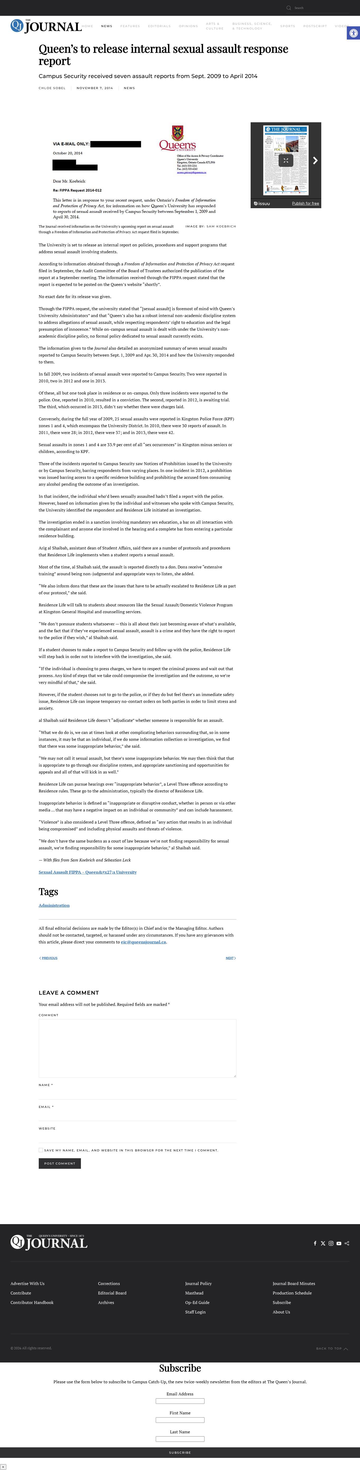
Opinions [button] (188, 26)
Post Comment (59, 1163)
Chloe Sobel (52, 88)
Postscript (315, 26)
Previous (49, 958)
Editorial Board (112, 1293)
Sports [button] (287, 26)
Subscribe (282, 1302)
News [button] (107, 26)
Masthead (194, 1293)
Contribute (21, 1293)
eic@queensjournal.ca (143, 942)
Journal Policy (198, 1283)
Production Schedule (292, 1293)
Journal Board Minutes (294, 1283)
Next (229, 958)
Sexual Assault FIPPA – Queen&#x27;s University (88, 872)
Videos (342, 26)
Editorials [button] (159, 26)
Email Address (180, 1394)
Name (46, 1085)
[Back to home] (46, 26)
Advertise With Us (28, 1283)
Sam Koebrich (221, 226)
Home (87, 26)
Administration (54, 905)
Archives (106, 1302)
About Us (281, 1312)
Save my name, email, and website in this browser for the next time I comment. (131, 1150)
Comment (49, 1015)
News (129, 88)
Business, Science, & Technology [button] (252, 26)
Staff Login (195, 1312)
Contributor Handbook (32, 1302)
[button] (353, 33)
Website (47, 1128)
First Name (180, 1413)
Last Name (180, 1432)
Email (46, 1107)
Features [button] (130, 26)
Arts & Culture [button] (215, 26)
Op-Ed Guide (197, 1302)
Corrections (109, 1283)
